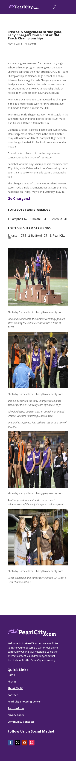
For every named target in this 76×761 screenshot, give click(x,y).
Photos (12, 681)
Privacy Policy (16, 715)
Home (11, 674)
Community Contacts (21, 721)
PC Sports (30, 43)
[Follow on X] (17, 742)
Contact (13, 695)
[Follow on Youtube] (24, 742)
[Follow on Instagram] (31, 742)
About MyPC (15, 688)
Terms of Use (16, 708)
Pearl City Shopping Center (24, 701)
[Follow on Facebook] (10, 742)
